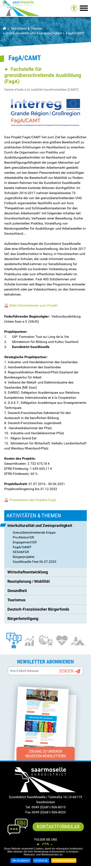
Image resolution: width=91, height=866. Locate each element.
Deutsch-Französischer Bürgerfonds (38, 609)
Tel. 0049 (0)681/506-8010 (45, 807)
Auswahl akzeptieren (63, 860)
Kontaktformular (58, 827)
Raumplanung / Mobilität (28, 581)
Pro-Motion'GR (23, 537)
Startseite (4, 28)
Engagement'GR (25, 542)
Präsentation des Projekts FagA (32, 500)
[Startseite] (21, 8)
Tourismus (16, 600)
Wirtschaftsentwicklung (27, 572)
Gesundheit (17, 590)
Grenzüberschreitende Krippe (34, 532)
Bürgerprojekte (23, 557)
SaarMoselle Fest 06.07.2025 (34, 562)
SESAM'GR (21, 552)
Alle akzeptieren (20, 860)
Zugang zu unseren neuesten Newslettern (45, 753)
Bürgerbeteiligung (22, 618)
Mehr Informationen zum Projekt (33, 305)
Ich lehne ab (41, 860)
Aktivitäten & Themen (27, 28)
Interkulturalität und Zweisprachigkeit (34, 33)
